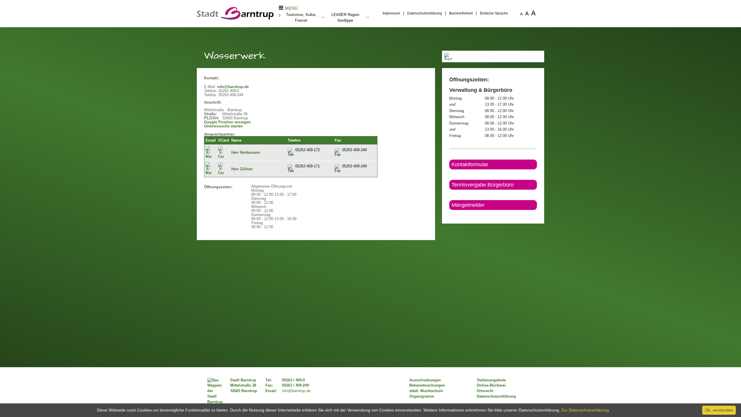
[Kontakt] (449, 215)
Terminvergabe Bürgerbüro (482, 184)
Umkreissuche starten (223, 126)
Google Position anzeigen (227, 122)
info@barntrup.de (233, 87)
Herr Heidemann (245, 153)
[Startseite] (235, 18)
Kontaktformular (470, 164)
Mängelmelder (468, 205)
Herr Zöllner (242, 169)
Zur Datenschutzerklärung (585, 410)
